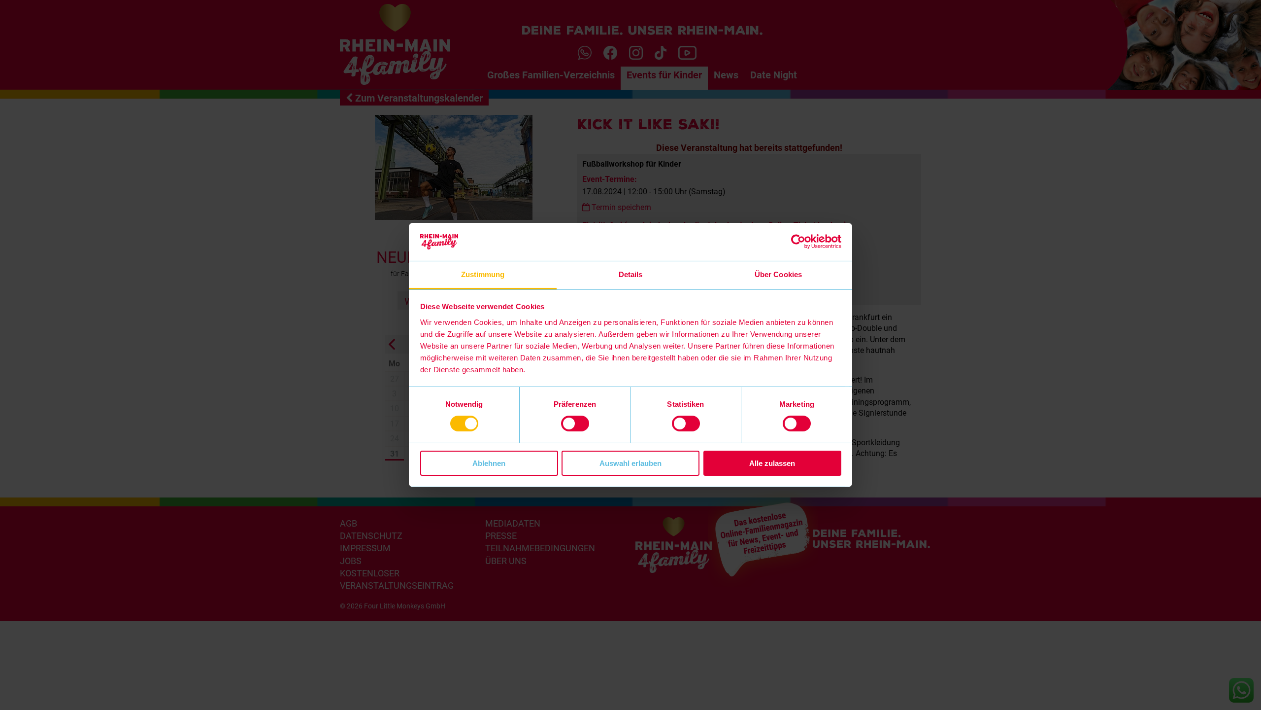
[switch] (575, 423)
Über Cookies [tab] (778, 274)
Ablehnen (488, 463)
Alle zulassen (772, 463)
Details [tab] (631, 274)
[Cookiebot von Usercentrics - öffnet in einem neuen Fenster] (798, 241)
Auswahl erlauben (630, 463)
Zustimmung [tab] (483, 274)
